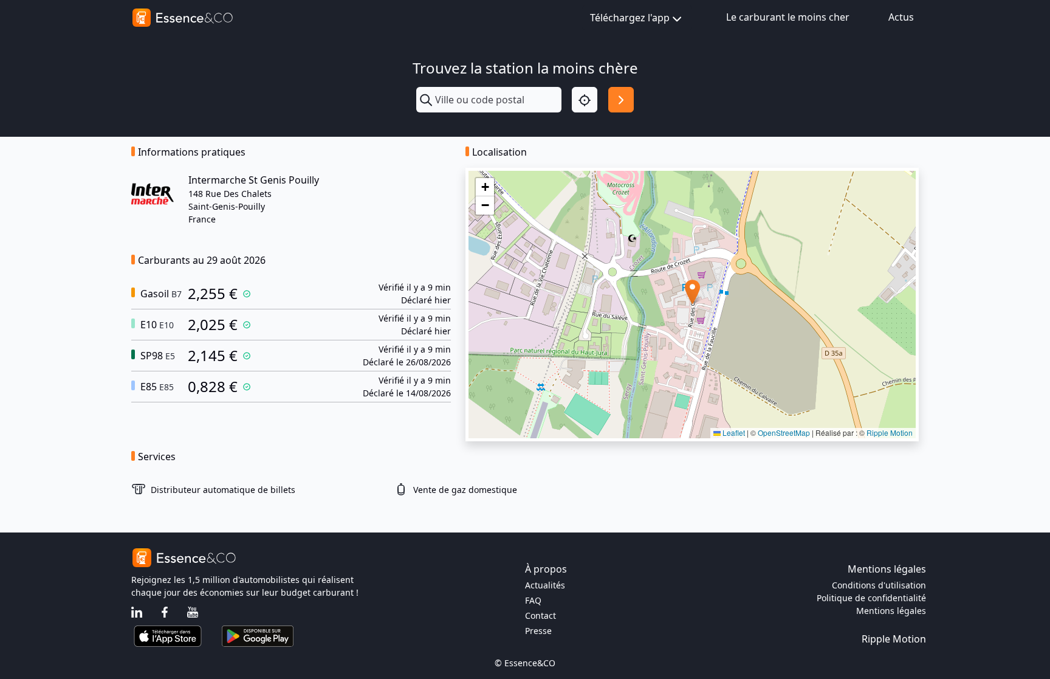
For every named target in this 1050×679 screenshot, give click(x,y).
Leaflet (733, 432)
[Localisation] (584, 99)
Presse (538, 630)
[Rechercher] (621, 99)
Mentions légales (891, 610)
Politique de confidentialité (871, 598)
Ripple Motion (889, 432)
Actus (901, 17)
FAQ (533, 600)
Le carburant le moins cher (787, 17)
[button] (692, 292)
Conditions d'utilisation (879, 585)
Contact (540, 615)
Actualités (545, 585)
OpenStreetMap (784, 432)
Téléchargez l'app (630, 17)
